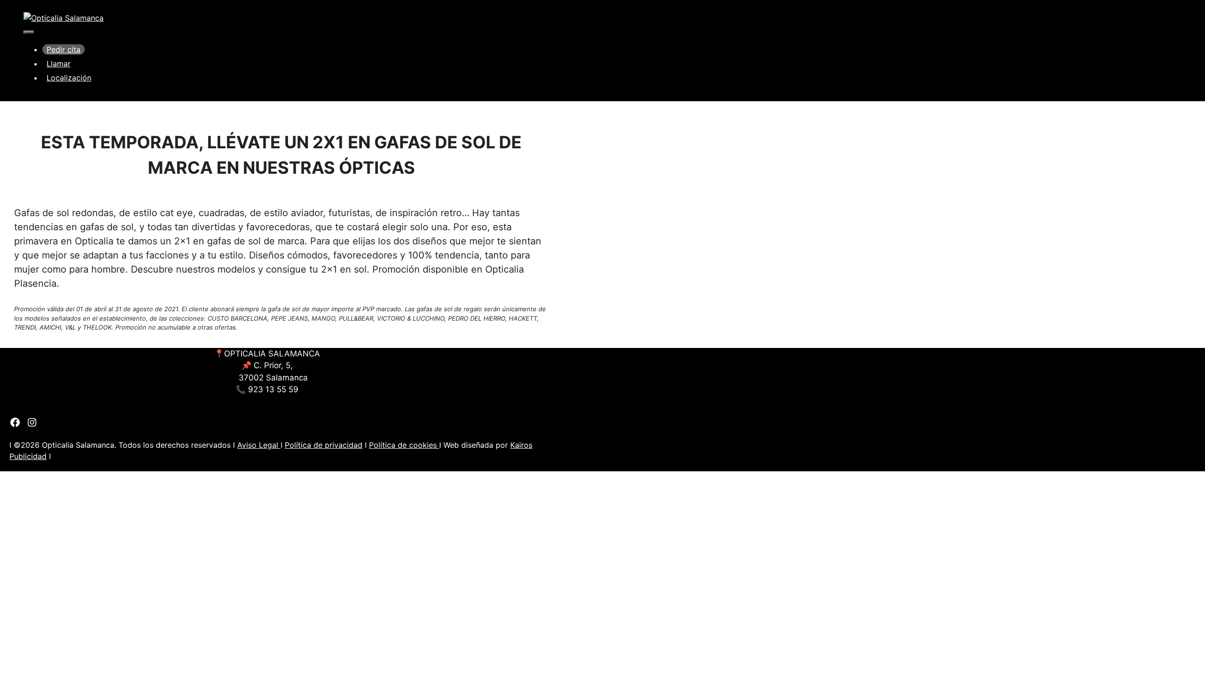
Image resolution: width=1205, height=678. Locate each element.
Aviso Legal (259, 445)
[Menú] (29, 32)
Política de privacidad (323, 445)
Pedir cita (63, 49)
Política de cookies (404, 445)
